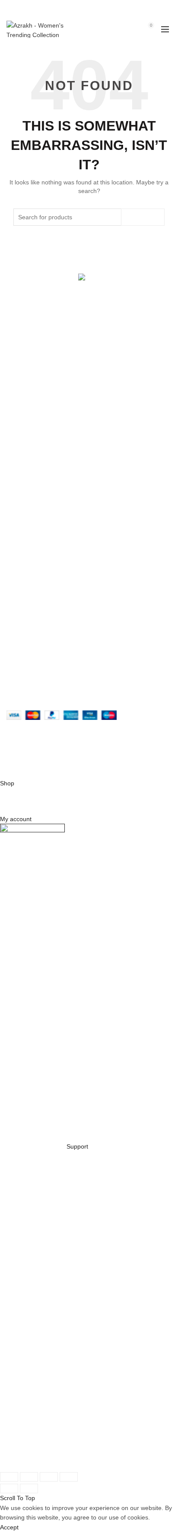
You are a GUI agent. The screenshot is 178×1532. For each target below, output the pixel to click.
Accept (9, 1527)
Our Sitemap (23, 531)
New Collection (26, 402)
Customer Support (31, 610)
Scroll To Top (17, 1498)
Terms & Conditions (33, 506)
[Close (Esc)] (9, 1477)
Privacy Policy (25, 481)
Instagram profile (29, 572)
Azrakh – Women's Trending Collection (87, 755)
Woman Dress (25, 415)
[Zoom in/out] (69, 1477)
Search (143, 217)
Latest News (23, 440)
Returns (17, 494)
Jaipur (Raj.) (23, 349)
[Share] (29, 1477)
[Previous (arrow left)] (9, 1488)
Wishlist (132, 25)
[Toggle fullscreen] (49, 1477)
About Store (22, 390)
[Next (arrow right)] (29, 1488)
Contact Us (21, 427)
